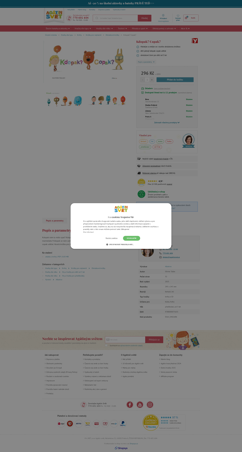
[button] (121, 244)
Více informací (88, 232)
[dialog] (121, 226)
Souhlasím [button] (131, 238)
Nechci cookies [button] (111, 238)
